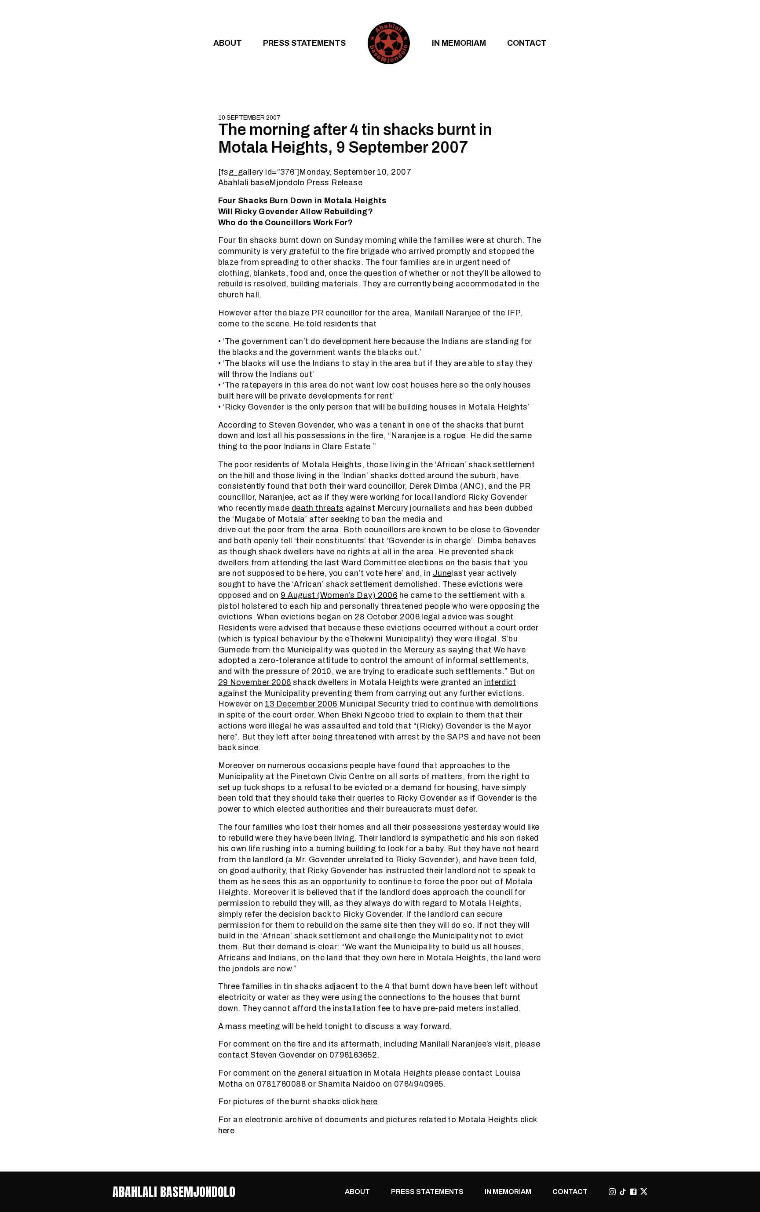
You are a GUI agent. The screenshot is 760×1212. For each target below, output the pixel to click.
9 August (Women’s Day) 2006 (339, 595)
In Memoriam (459, 43)
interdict (500, 682)
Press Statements (304, 43)
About (227, 43)
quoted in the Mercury (393, 649)
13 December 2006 (301, 704)
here (369, 1101)
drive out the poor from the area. (280, 529)
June (442, 573)
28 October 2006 (387, 616)
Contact (527, 43)
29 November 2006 (254, 682)
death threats (318, 508)
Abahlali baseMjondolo (174, 1192)
